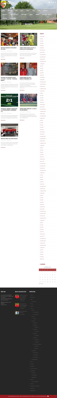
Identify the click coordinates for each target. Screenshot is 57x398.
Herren (33, 310)
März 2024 (42, 102)
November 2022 (43, 138)
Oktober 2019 (42, 215)
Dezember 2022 (43, 136)
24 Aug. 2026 (22, 300)
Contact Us (4, 14)
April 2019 (41, 229)
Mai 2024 (41, 97)
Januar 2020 (42, 208)
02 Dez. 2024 (22, 111)
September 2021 (43, 170)
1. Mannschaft (36, 312)
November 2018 (43, 240)
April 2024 (41, 100)
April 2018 (41, 256)
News (16, 10)
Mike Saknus (28, 51)
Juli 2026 (41, 38)
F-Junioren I (37, 346)
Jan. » (42, 283)
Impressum (10, 10)
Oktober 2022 (42, 140)
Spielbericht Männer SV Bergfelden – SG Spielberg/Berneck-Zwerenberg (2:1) (9, 110)
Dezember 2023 (43, 109)
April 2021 (41, 181)
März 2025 (42, 75)
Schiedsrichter (34, 375)
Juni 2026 (41, 41)
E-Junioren (35, 337)
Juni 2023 (41, 122)
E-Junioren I (37, 339)
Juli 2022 (41, 147)
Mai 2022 (41, 152)
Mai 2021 (41, 179)
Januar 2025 (42, 79)
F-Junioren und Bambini (37, 344)
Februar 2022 (42, 159)
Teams (33, 10)
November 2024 (43, 84)
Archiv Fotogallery (35, 381)
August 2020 (42, 193)
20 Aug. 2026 (22, 308)
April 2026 (41, 45)
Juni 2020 (41, 197)
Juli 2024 (41, 93)
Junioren (33, 320)
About (21, 10)
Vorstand (33, 372)
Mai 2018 (41, 254)
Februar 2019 (42, 233)
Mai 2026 (41, 43)
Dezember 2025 (43, 54)
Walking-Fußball (34, 359)
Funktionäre (23, 14)
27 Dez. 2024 (3, 51)
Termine (37, 14)
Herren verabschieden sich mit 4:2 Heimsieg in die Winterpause (28, 48)
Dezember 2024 (43, 81)
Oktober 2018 (42, 243)
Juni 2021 (41, 177)
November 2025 (43, 56)
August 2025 (42, 63)
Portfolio (45, 10)
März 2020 (42, 204)
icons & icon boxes (14, 14)
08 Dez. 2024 (22, 80)
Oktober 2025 (42, 59)
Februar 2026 (42, 50)
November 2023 (43, 111)
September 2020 (43, 190)
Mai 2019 (41, 227)
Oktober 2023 (42, 113)
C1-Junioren (37, 331)
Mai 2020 (41, 199)
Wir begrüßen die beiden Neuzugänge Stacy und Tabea (23, 305)
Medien (31, 14)
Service (27, 10)
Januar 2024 (42, 106)
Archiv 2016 (34, 301)
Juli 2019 (41, 222)
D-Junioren (35, 333)
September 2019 (43, 218)
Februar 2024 (42, 104)
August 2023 (42, 118)
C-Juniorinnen (36, 354)
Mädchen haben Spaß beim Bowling (9, 138)
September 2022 (43, 143)
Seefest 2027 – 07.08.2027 (47, 14)
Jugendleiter (34, 377)
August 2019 (42, 220)
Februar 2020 (42, 206)
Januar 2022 (42, 161)
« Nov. (40, 283)
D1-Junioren (37, 335)
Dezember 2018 (43, 238)
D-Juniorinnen (36, 357)
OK (48, 396)
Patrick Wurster (9, 51)
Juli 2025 (41, 65)
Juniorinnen (34, 350)
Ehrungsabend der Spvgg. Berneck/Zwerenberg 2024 (26, 78)
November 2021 (43, 165)
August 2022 (42, 145)
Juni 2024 (41, 95)
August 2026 (42, 36)
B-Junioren (35, 325)
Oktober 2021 (42, 168)
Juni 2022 (41, 149)
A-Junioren (35, 322)
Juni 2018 (41, 252)
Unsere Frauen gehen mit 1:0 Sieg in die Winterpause (28, 109)
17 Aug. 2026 (22, 314)
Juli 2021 (41, 174)
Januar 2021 (42, 184)
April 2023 (41, 127)
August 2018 (42, 247)
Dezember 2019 (43, 211)
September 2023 (43, 115)
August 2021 (42, 172)
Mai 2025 (41, 70)
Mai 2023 (41, 125)
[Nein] (55, 396)
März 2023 (42, 129)
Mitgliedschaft (13, 18)
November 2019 (43, 213)
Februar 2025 (42, 77)
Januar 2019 (42, 236)
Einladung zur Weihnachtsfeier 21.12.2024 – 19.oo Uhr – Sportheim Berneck (9, 79)
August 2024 (42, 90)
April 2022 (41, 154)
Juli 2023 (41, 120)
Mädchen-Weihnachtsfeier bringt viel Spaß (9, 48)
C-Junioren (35, 329)
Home (3, 10)
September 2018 (43, 245)
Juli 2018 (41, 249)
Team (39, 10)
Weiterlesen (3, 59)
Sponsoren (4, 18)
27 (47, 281)
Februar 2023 (42, 131)
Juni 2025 (41, 68)
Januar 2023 (42, 134)
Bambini (36, 348)
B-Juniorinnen (36, 352)
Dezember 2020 (43, 186)
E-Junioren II (37, 341)
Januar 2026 (42, 52)
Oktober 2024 (42, 86)
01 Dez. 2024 (3, 140)
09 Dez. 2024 (22, 51)
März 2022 (42, 156)
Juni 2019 (41, 224)
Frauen (33, 316)
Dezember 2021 (43, 163)
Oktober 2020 (42, 188)
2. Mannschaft (36, 314)
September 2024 (43, 88)
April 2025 (41, 72)
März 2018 (42, 258)
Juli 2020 (41, 195)
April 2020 (41, 202)
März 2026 (42, 47)
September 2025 (43, 61)
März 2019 (42, 231)
